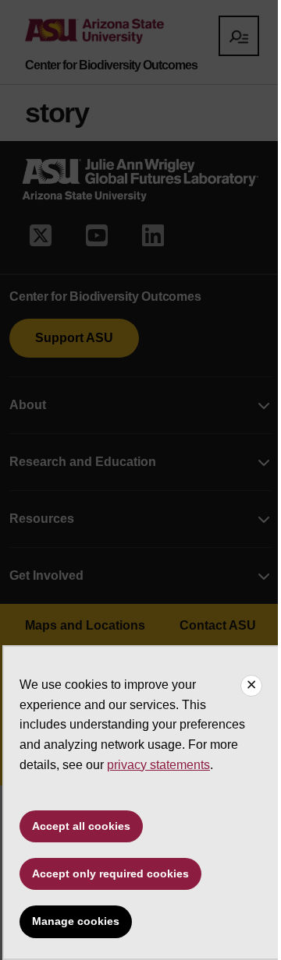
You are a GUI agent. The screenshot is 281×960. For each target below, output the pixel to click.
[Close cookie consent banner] (251, 686)
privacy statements (158, 764)
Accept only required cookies (110, 873)
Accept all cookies (81, 826)
